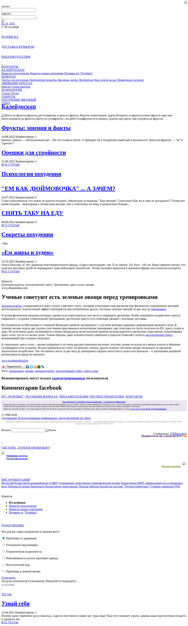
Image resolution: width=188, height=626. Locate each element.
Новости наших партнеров (47, 73)
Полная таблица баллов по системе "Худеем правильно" (114, 486)
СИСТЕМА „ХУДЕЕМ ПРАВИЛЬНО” (25, 447)
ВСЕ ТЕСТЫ (9, 622)
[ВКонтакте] (27, 366)
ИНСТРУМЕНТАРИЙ (15, 479)
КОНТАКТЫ (9, 66)
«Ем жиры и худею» (27, 252)
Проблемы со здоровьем (21, 538)
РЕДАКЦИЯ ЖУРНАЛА (42, 396)
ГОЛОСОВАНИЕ (12, 525)
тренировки (158, 309)
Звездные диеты (68, 80)
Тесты (15, 93)
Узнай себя (15, 603)
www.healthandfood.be (14, 360)
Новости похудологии (15, 73)
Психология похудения (31, 173)
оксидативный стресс (158, 334)
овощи (29, 371)
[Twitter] (31, 366)
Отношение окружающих (22, 544)
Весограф (7, 483)
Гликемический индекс (105, 483)
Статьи (5, 93)
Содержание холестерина (74, 483)
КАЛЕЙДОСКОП (12, 70)
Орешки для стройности (33, 152)
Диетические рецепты (43, 80)
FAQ (177, 486)
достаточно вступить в (148, 409)
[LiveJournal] (43, 366)
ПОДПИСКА (9, 36)
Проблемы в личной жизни (23, 571)
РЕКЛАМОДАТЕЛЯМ (15, 56)
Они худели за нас (105, 80)
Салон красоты (20, 86)
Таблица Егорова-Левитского (26, 486)
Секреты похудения (27, 234)
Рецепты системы (171, 466)
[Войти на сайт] (36, 17)
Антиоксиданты (11, 305)
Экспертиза (86, 80)
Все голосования (7, 584)
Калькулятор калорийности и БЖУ (36, 483)
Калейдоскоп (18, 106)
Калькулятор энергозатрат (61, 486)
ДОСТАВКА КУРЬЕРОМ (17, 46)
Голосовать (8, 577)
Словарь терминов (161, 486)
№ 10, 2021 (8, 23)
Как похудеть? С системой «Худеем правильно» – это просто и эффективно (94, 402)
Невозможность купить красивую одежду (32, 558)
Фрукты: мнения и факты (36, 127)
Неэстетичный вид (18, 564)
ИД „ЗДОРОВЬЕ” (12, 396)
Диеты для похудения (14, 80)
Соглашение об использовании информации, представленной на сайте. (46, 418)
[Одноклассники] (35, 366)
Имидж (6, 86)
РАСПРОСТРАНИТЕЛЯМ (107, 396)
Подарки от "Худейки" (78, 73)
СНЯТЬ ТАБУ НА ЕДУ (32, 213)
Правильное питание (130, 80)
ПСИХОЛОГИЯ (11, 89)
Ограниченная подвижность (24, 551)
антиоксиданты (44, 371)
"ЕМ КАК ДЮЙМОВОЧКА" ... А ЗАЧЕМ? (58, 188)
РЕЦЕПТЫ (8, 76)
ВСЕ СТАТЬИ (10, 164)
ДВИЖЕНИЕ (9, 83)
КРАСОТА (25, 83)
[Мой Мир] (39, 366)
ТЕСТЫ (6, 594)
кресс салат (91, 371)
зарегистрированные (68, 378)
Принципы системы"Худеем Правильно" (17, 457)
